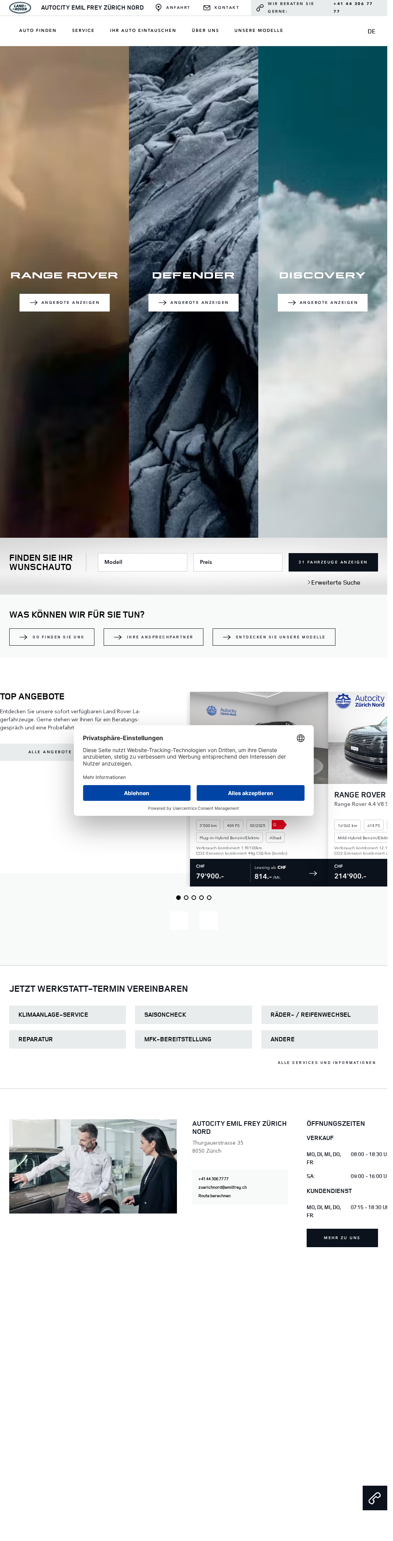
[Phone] (375, 1498)
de (372, 31)
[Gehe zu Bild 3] (193, 897)
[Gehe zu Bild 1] (178, 897)
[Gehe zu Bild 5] (209, 897)
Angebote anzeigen (70, 303)
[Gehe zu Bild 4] (201, 897)
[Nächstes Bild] (209, 920)
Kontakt (227, 8)
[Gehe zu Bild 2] (186, 897)
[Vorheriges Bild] (179, 920)
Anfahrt (178, 8)
